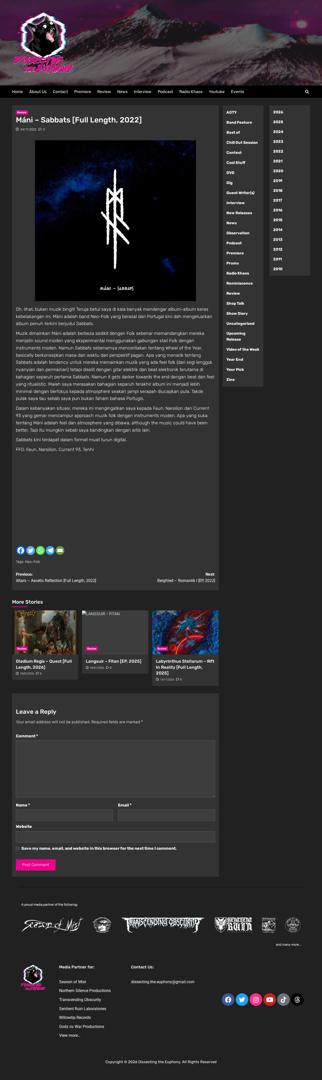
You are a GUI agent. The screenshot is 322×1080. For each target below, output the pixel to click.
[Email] (60, 550)
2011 (277, 259)
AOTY (231, 112)
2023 (278, 141)
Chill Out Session (242, 142)
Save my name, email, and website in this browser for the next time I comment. (99, 848)
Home (17, 91)
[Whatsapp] (40, 550)
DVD (230, 172)
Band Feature (239, 122)
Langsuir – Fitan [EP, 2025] (113, 661)
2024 (278, 131)
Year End (234, 359)
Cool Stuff (235, 162)
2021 (278, 161)
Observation (238, 233)
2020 (278, 171)
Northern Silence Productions (85, 990)
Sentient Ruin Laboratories (82, 1008)
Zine (230, 379)
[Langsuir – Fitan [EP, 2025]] (115, 632)
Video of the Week (242, 349)
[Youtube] (269, 999)
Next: (186, 577)
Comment (27, 736)
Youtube (217, 91)
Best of (233, 132)
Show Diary (237, 313)
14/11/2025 (167, 679)
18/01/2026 (97, 667)
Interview (142, 91)
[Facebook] (20, 550)
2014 (278, 230)
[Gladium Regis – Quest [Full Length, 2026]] (45, 632)
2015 (278, 220)
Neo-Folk (32, 562)
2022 (278, 151)
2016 (278, 210)
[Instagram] (256, 999)
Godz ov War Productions (81, 1026)
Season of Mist (72, 981)
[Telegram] (50, 550)
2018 (278, 190)
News (122, 91)
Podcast (165, 91)
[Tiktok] (283, 999)
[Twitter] (30, 550)
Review (104, 91)
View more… (69, 1035)
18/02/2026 (27, 673)
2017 (277, 200)
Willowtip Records (75, 1017)
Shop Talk (235, 303)
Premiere (82, 91)
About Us (38, 91)
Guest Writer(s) (240, 193)
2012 (278, 249)
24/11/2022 (28, 129)
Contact (60, 91)
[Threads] (297, 999)
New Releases (239, 213)
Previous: (56, 577)
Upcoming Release (236, 336)
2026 (278, 112)
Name (23, 805)
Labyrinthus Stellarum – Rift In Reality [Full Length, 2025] (185, 667)
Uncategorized (240, 323)
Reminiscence (239, 283)
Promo (232, 263)
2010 (278, 269)
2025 (278, 122)
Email (125, 805)
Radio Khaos (191, 91)
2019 (278, 180)
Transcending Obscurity (80, 999)
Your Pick (235, 369)
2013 (278, 239)
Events (237, 91)
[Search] (307, 91)
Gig (229, 183)
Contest (234, 152)
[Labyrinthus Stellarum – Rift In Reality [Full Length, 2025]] (185, 632)
